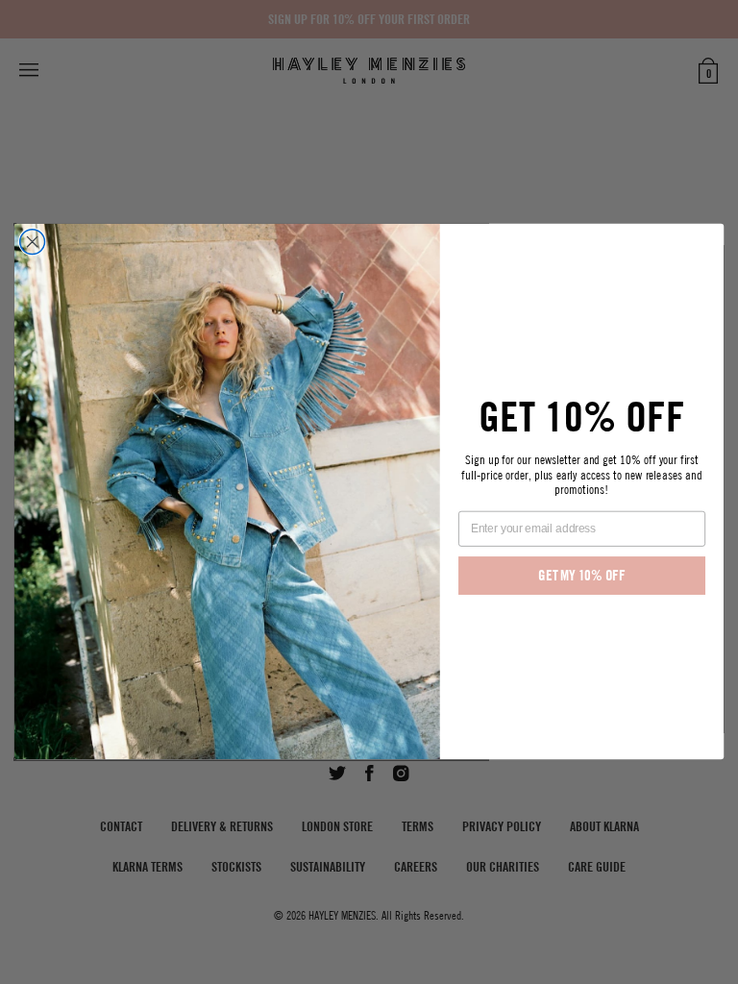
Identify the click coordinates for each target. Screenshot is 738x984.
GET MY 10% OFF (581, 575)
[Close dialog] (32, 242)
